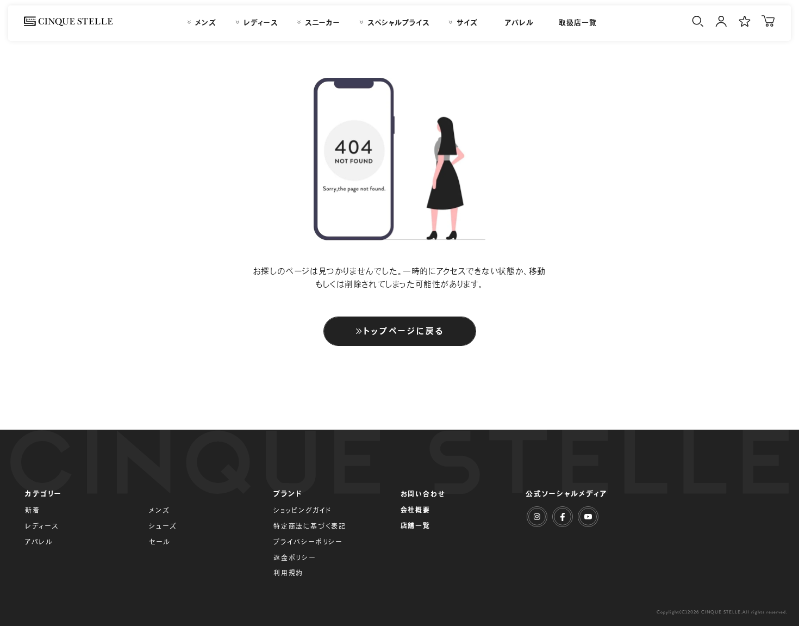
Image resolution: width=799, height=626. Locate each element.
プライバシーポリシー (307, 541)
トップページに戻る (404, 331)
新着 (32, 510)
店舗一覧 (415, 525)
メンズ (159, 510)
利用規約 (288, 572)
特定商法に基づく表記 (309, 526)
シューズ (163, 526)
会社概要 (415, 509)
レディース (42, 526)
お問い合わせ (423, 494)
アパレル (39, 541)
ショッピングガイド (302, 510)
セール (159, 541)
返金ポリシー (294, 557)
